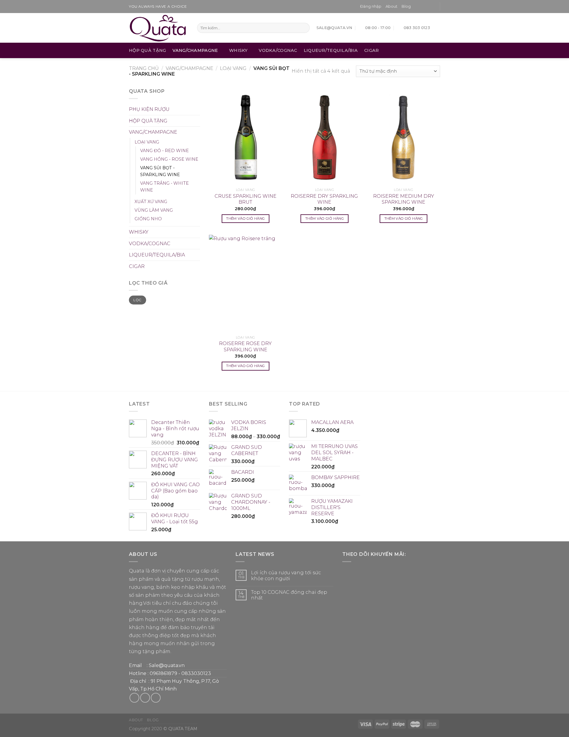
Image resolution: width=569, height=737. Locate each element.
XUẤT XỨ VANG (151, 201)
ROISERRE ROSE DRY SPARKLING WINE (245, 346)
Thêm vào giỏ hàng (245, 218)
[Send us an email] (432, 6)
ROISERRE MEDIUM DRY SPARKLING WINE (403, 199)
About (391, 6)
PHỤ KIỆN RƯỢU (149, 109)
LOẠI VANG (233, 68)
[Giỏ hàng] (437, 27)
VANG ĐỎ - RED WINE (164, 150)
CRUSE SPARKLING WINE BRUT (245, 199)
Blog (406, 6)
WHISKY (238, 50)
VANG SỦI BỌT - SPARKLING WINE (160, 171)
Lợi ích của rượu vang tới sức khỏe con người (286, 575)
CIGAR (371, 50)
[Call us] (156, 698)
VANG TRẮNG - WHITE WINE (164, 187)
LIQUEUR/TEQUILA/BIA (331, 50)
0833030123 (196, 673)
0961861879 (163, 673)
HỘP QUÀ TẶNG (147, 50)
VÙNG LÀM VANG (154, 210)
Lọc (137, 300)
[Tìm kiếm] (304, 28)
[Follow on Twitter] (427, 6)
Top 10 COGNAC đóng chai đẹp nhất (289, 595)
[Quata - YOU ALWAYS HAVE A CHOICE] (158, 28)
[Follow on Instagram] (421, 6)
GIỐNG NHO (148, 218)
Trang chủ (144, 68)
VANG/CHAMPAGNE (195, 50)
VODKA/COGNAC (278, 50)
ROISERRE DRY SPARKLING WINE (324, 199)
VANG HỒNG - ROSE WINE (169, 159)
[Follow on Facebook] (415, 6)
